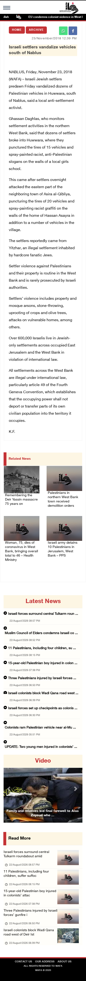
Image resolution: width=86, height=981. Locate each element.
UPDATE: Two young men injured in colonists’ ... (41, 747)
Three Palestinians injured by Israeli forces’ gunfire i (30, 913)
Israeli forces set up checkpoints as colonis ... (42, 708)
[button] (10, 789)
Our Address (44, 961)
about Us (64, 961)
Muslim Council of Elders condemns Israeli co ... (41, 633)
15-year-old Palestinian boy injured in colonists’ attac (30, 893)
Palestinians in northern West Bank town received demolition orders (63, 499)
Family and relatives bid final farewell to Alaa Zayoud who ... (42, 813)
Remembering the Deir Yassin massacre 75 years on (21, 499)
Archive (36, 30)
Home (17, 30)
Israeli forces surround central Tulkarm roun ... (43, 614)
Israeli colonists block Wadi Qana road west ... (43, 693)
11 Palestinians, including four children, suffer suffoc (26, 874)
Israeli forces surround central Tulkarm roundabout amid (26, 854)
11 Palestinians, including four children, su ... (42, 648)
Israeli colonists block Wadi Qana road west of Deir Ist (29, 932)
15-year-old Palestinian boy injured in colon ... (42, 663)
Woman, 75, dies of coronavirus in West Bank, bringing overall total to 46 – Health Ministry (21, 551)
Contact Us (23, 961)
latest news (43, 601)
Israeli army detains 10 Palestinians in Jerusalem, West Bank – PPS (62, 549)
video (43, 761)
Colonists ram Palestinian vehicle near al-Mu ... (40, 728)
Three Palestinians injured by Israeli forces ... (42, 678)
